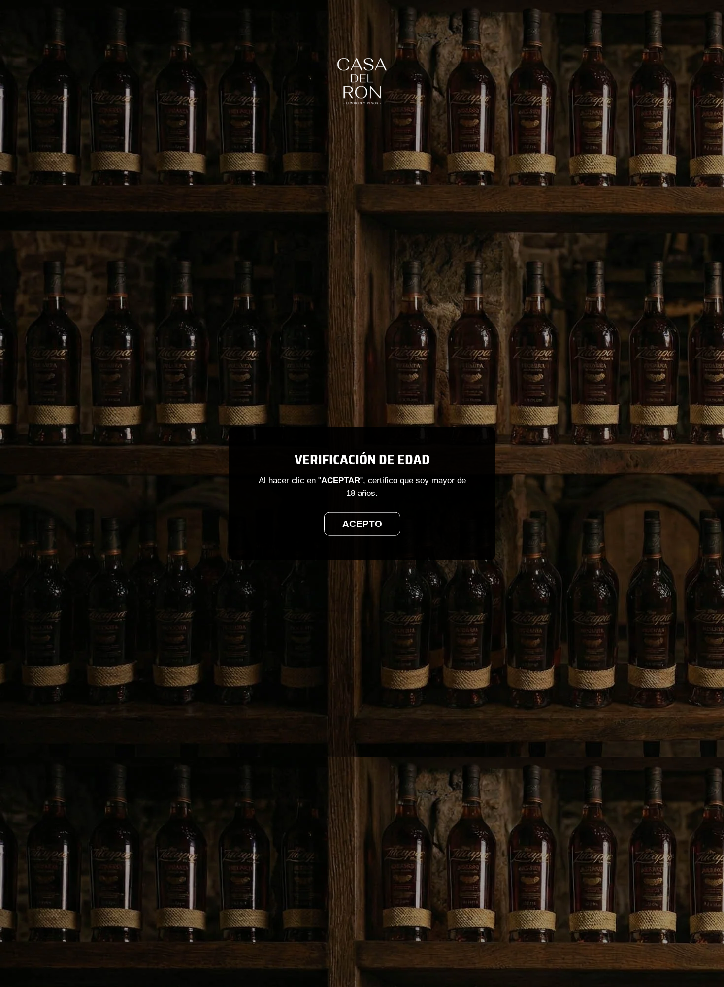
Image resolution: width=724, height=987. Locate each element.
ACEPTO (362, 523)
